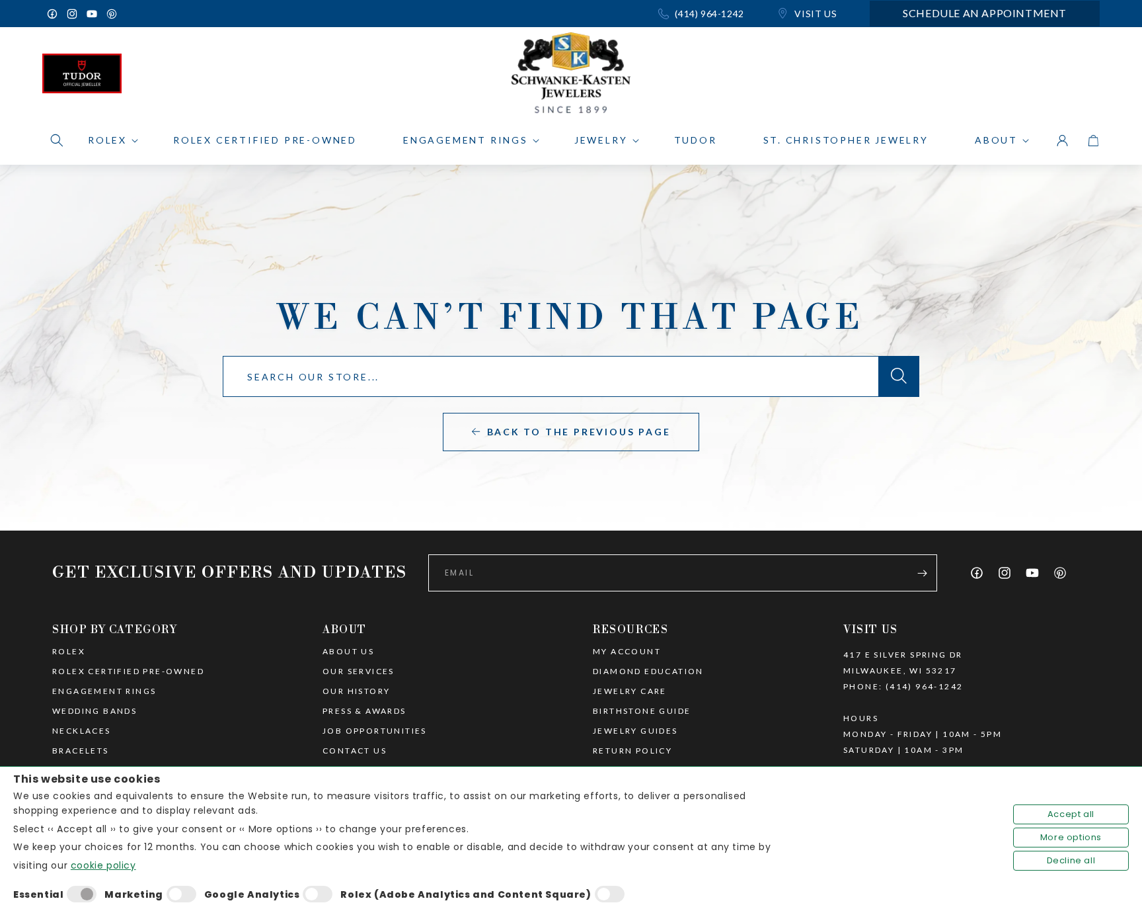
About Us (348, 651)
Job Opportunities (375, 731)
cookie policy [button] (103, 865)
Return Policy (632, 751)
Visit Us (814, 13)
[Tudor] (82, 77)
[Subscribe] (921, 572)
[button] (56, 140)
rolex (68, 651)
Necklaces (81, 731)
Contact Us (355, 751)
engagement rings (104, 691)
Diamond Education (648, 671)
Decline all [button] (1071, 860)
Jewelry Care (630, 691)
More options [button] (1071, 837)
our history (356, 691)
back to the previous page (579, 431)
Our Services (359, 671)
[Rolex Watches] (1043, 77)
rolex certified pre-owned (128, 671)
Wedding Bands (94, 711)
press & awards (364, 711)
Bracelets (80, 751)
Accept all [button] (1070, 814)
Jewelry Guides (635, 731)
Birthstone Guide (642, 711)
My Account (627, 651)
